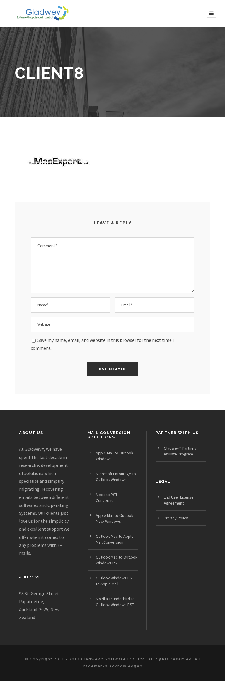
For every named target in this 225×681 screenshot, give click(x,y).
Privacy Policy (176, 518)
